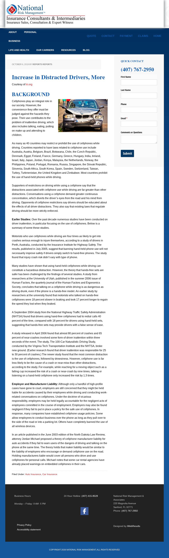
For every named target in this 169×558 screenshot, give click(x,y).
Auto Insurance (33, 474)
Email (128, 118)
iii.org (29, 84)
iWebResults (133, 526)
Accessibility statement (29, 529)
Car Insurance (49, 474)
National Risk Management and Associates (45, 14)
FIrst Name (126, 76)
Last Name (126, 90)
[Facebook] (84, 511)
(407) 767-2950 (129, 510)
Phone (123, 104)
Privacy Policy (24, 525)
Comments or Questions (131, 132)
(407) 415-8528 (90, 496)
